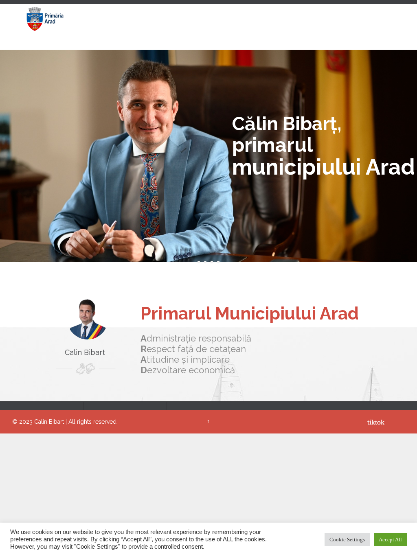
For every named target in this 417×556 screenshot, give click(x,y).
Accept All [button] (390, 539)
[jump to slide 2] (212, 262)
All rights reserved (92, 421)
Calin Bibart (49, 421)
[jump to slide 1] (205, 262)
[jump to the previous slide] (14, 133)
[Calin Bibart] (44, 19)
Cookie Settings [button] (347, 539)
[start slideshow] (199, 262)
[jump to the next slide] (403, 133)
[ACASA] (125, 20)
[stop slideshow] (218, 262)
